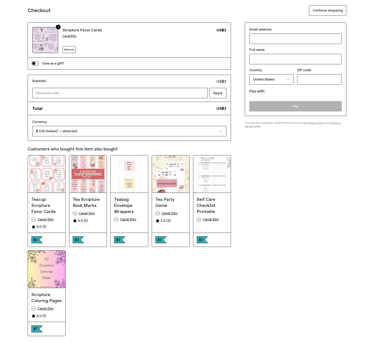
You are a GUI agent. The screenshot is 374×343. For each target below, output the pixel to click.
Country (255, 70)
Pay (295, 106)
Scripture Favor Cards (82, 30)
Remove (69, 49)
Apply (218, 93)
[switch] (35, 63)
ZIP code (304, 70)
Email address (260, 29)
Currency (39, 122)
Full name (257, 50)
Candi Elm (69, 36)
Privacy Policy (316, 122)
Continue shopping (328, 10)
